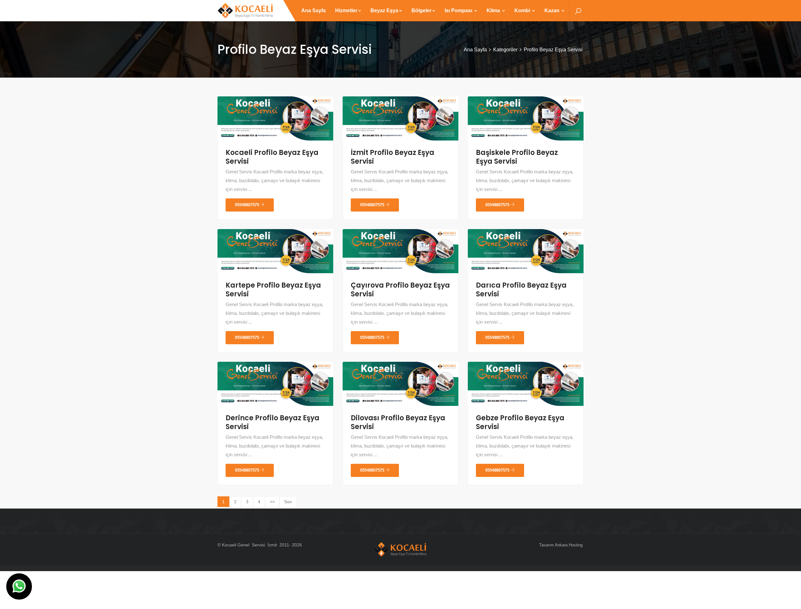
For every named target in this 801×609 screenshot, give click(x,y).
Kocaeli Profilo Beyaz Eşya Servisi (272, 157)
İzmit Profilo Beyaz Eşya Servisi (392, 157)
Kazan (552, 10)
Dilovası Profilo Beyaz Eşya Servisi (398, 422)
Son (288, 501)
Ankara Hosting (569, 545)
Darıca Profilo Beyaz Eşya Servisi (521, 289)
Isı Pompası (459, 10)
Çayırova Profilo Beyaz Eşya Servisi (400, 289)
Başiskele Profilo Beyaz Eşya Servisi (517, 157)
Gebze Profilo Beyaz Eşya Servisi (520, 422)
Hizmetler (346, 10)
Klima (494, 10)
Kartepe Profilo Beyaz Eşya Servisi (273, 289)
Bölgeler (421, 10)
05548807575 (247, 204)
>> (272, 501)
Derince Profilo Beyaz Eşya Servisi (272, 422)
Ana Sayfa (313, 10)
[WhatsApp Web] (19, 586)
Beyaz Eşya (384, 10)
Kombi (522, 10)
